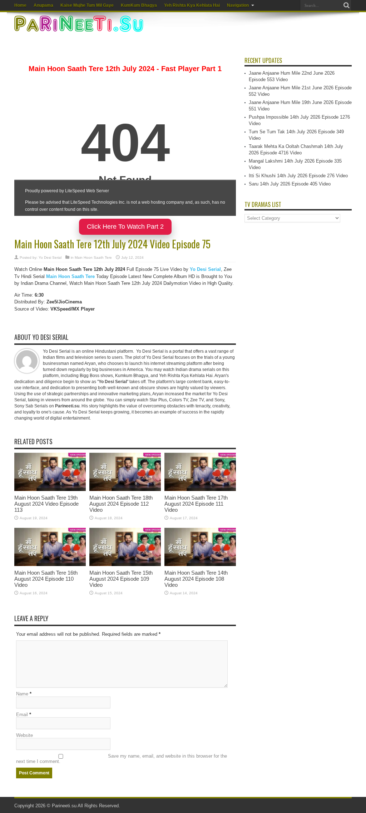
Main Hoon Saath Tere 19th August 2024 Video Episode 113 (46, 504)
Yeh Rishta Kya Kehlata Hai (192, 5)
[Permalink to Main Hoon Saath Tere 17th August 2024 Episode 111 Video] (200, 489)
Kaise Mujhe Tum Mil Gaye (87, 5)
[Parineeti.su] (79, 27)
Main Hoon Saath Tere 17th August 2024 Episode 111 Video (196, 504)
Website (24, 735)
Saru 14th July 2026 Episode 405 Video (290, 184)
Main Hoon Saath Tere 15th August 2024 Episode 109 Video (121, 579)
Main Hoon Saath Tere (93, 257)
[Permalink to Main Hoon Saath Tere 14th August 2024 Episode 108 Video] (200, 564)
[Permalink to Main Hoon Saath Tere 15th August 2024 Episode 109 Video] (125, 564)
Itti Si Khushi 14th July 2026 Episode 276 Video (298, 175)
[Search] (346, 5)
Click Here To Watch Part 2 (125, 226)
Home (20, 5)
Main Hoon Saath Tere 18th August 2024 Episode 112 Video (121, 504)
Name (22, 693)
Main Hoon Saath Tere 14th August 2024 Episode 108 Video (196, 579)
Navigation (238, 5)
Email (22, 714)
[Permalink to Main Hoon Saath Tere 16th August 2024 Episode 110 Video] (50, 564)
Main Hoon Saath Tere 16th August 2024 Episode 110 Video (46, 579)
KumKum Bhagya (139, 5)
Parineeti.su (64, 805)
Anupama (43, 5)
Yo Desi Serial (50, 257)
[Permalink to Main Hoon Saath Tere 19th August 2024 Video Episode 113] (50, 489)
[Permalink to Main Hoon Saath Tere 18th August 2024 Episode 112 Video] (125, 489)
